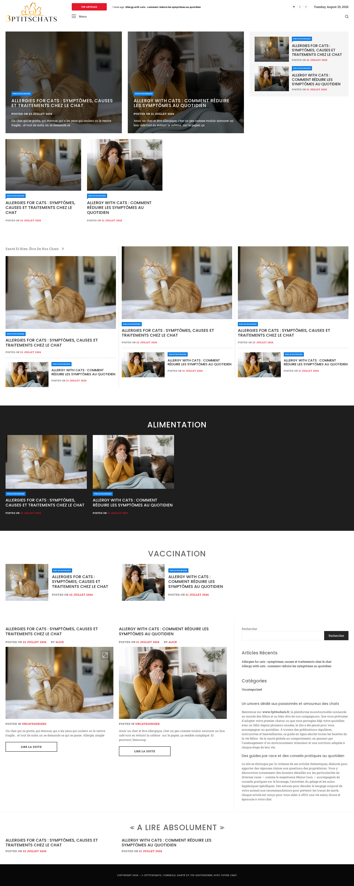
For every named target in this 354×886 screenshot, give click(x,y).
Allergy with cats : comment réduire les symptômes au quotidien (182, 103)
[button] (79, 16)
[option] (64, 82)
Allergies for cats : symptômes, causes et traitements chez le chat (164, 7)
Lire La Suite (31, 747)
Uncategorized (21, 93)
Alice (59, 642)
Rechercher (249, 629)
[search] (346, 16)
